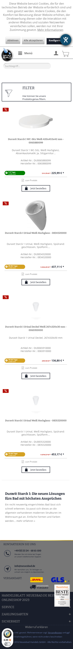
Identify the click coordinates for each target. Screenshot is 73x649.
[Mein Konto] (55, 52)
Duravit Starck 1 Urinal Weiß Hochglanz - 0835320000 (36, 420)
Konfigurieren (57, 40)
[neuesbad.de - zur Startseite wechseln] (7, 54)
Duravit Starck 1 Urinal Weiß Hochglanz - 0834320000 (36, 233)
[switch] (7, 644)
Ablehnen (13, 40)
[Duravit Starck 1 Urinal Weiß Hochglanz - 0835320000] (36, 402)
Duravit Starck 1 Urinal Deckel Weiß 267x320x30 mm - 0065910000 (36, 328)
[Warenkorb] (65, 52)
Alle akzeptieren (33, 40)
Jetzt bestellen (38, 188)
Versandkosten (55, 632)
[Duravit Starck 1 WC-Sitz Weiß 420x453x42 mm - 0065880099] (36, 121)
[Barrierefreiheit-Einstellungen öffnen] (65, 39)
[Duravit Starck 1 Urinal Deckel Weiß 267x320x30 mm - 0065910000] (36, 309)
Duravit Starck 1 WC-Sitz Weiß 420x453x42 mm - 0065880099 (36, 141)
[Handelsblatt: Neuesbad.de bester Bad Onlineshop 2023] (62, 596)
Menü (28, 53)
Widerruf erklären (36, 627)
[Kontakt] (7, 572)
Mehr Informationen (50, 30)
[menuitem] (25, 53)
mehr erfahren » (25, 520)
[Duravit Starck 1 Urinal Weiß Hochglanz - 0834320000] (36, 215)
